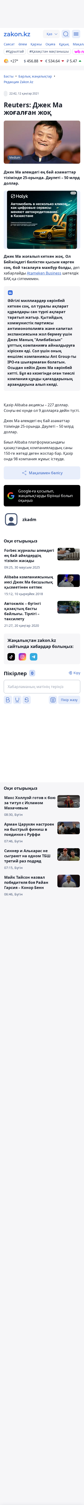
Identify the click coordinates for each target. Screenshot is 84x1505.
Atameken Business (44, 273)
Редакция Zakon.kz (18, 82)
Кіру (77, 673)
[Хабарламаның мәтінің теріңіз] (42, 686)
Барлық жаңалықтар (35, 76)
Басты (9, 76)
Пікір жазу (69, 700)
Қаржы (36, 44)
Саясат (9, 44)
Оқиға (50, 44)
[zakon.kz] (17, 34)
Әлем (22, 44)
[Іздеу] (66, 34)
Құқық (64, 44)
